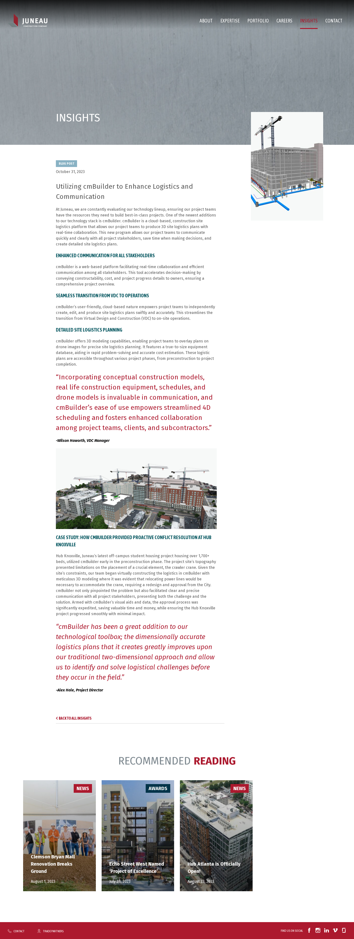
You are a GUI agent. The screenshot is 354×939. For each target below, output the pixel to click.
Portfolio (258, 20)
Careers (284, 20)
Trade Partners (53, 931)
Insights (309, 20)
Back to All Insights (75, 718)
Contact (333, 20)
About (206, 20)
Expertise (230, 20)
